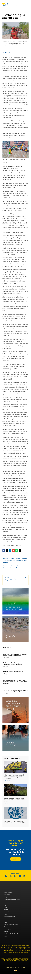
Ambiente (17, 566)
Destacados (6, 568)
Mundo (6, 936)
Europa (6, 931)
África (5, 922)
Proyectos (13, 568)
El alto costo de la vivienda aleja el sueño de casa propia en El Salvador (15, 691)
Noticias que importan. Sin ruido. (15, 843)
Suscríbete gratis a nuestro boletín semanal (15, 852)
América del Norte (8, 926)
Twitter (6, 909)
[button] (3, 550)
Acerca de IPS (7, 890)
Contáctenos (7, 894)
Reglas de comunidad (9, 916)
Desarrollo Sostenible (21, 558)
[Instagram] (15, 876)
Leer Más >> (6, 657)
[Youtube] (20, 876)
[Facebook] (6, 876)
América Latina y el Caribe (11, 924)
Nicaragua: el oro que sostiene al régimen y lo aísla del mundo (13, 672)
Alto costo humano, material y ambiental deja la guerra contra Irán (15, 776)
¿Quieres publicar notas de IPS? (12, 899)
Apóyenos (6, 897)
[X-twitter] (11, 876)
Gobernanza (19, 560)
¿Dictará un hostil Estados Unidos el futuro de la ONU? (14, 822)
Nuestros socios (8, 892)
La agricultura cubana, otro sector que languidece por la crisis (14, 799)
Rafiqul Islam (6, 52)
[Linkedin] (24, 876)
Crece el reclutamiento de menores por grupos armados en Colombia (15, 654)
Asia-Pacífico (24, 566)
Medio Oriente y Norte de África (12, 933)
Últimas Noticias (21, 568)
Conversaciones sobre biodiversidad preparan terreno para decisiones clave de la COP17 (15, 681)
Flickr (5, 914)
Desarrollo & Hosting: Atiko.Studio (15, 967)
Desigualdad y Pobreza (9, 560)
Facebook (6, 912)
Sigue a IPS (7, 905)
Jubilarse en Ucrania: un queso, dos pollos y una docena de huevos (13, 663)
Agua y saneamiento (8, 566)
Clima (12, 558)
